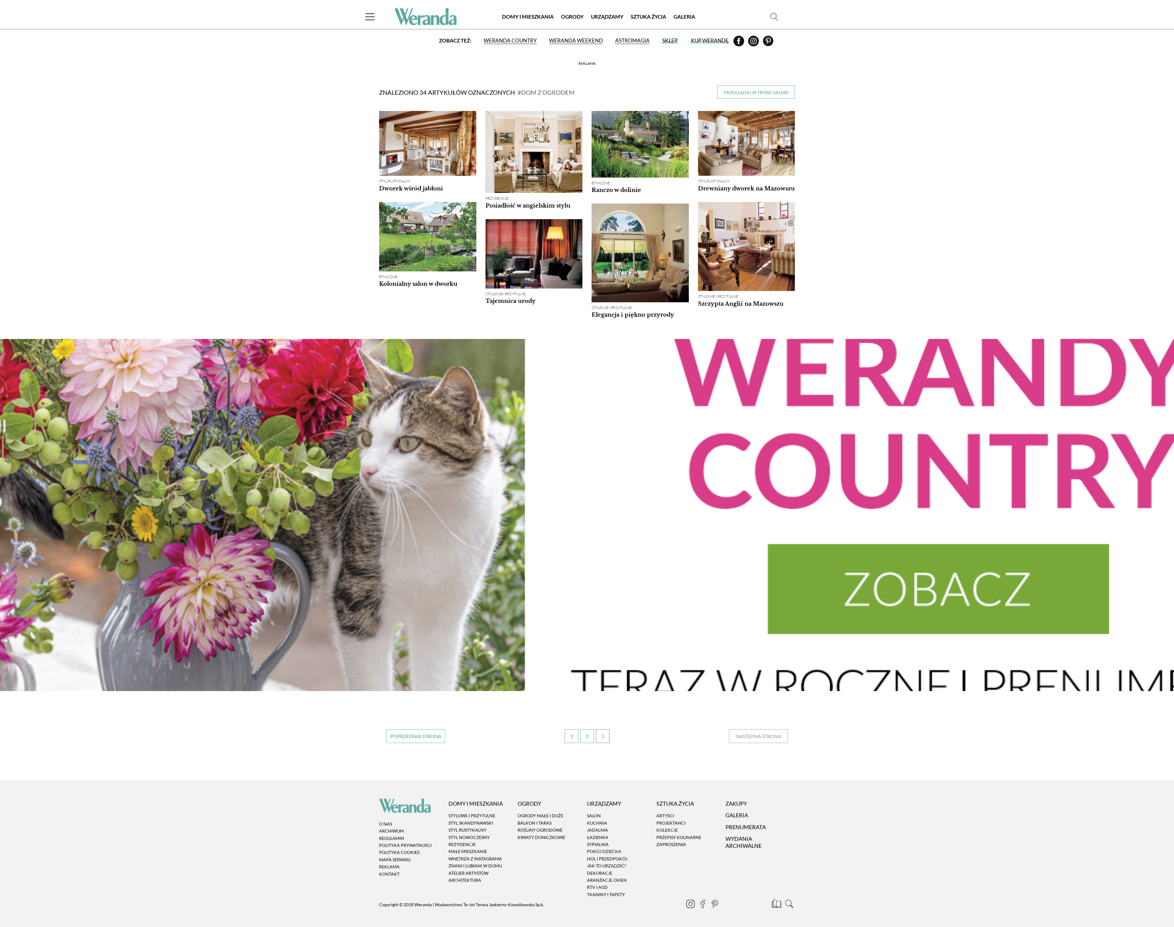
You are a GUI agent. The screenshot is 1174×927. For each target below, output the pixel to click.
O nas (385, 823)
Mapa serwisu (395, 859)
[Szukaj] (774, 16)
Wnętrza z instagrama (475, 858)
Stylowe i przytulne (718, 296)
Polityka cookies (399, 852)
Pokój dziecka (604, 851)
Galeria (684, 16)
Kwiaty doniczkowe (541, 837)
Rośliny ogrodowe (540, 830)
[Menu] (370, 17)
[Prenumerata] (777, 905)
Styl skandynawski (471, 823)
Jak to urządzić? (606, 865)
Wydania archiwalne (743, 842)
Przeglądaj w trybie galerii (756, 92)
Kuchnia (597, 823)
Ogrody (572, 16)
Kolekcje (667, 830)
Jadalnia (597, 830)
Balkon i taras (535, 823)
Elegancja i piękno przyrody (633, 314)
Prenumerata (745, 827)
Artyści (665, 815)
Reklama (389, 866)
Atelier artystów (469, 873)
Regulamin (391, 838)
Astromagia (632, 40)
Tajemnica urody (510, 301)
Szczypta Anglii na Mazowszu (741, 303)
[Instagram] (754, 43)
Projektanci (670, 823)
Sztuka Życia (648, 16)
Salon (594, 815)
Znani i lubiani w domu (475, 865)
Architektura (465, 880)
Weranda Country (510, 40)
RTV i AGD (597, 887)
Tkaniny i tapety (606, 894)
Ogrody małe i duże (540, 815)
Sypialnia (598, 844)
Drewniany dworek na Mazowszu (746, 188)
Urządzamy (607, 16)
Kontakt (389, 874)
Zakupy (736, 803)
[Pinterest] (768, 43)
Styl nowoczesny (469, 837)
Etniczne (601, 183)
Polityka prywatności (405, 845)
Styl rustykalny (395, 181)
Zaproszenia (671, 844)
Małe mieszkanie (468, 851)
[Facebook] (739, 43)
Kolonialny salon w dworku (418, 284)
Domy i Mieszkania (528, 16)
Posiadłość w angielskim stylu (527, 205)
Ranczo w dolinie (616, 190)
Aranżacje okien (607, 880)
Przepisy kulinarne (678, 837)
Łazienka (597, 837)
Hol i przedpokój (607, 858)
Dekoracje (599, 873)
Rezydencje (496, 198)
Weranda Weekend (576, 40)
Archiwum (391, 830)
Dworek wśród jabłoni (411, 188)
